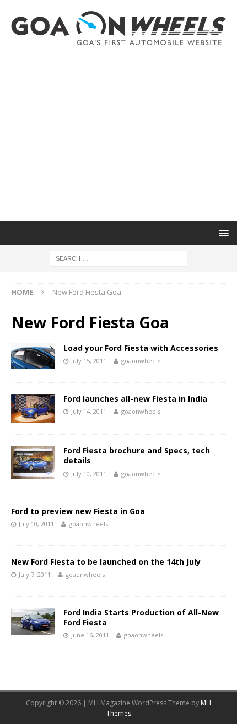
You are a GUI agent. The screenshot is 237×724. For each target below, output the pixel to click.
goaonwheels (140, 360)
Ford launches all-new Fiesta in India (135, 398)
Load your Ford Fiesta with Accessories (140, 348)
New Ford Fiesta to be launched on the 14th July (106, 561)
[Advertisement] (118, 133)
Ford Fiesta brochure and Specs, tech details (136, 455)
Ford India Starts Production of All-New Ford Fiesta (141, 617)
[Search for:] (118, 257)
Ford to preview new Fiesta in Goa (78, 511)
